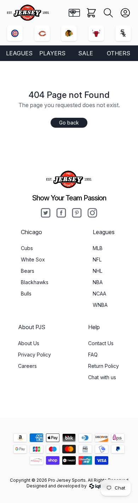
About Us (28, 343)
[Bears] (42, 33)
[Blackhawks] (69, 33)
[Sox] (123, 33)
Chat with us (102, 377)
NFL (97, 259)
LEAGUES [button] (19, 53)
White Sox (33, 259)
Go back (69, 123)
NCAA (99, 294)
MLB (98, 248)
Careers (27, 366)
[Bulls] (96, 33)
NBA (98, 282)
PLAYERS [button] (52, 53)
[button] (108, 12)
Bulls (26, 294)
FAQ (93, 355)
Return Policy (103, 366)
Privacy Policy (34, 355)
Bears (27, 271)
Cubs (27, 248)
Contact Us (101, 343)
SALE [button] (85, 53)
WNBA (100, 305)
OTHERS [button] (118, 53)
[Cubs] (15, 33)
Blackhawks (34, 282)
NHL (97, 271)
